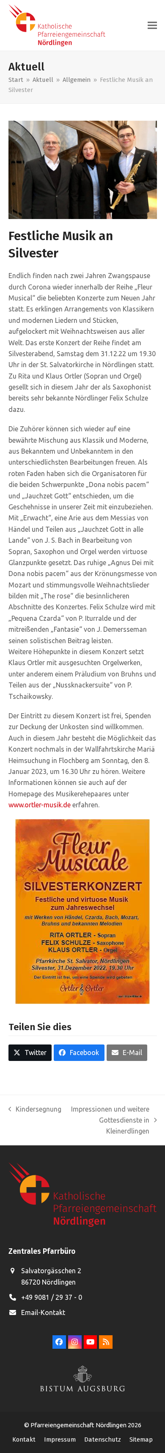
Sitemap (141, 1439)
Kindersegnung (35, 1110)
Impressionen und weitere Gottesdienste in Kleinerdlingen (109, 1121)
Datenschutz (102, 1439)
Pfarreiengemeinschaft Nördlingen (79, 1425)
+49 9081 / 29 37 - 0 (51, 1297)
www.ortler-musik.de (39, 805)
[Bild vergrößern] (82, 169)
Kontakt (24, 1439)
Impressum (60, 1439)
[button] (152, 25)
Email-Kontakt (43, 1312)
